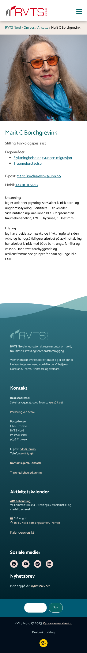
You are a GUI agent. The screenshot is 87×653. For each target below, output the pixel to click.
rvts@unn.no (28, 449)
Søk (55, 607)
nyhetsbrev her (40, 586)
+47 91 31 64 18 (26, 185)
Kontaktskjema (20, 463)
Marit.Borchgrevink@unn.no (39, 176)
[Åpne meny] (79, 12)
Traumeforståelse (28, 163)
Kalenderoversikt (22, 532)
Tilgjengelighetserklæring (26, 472)
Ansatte (36, 463)
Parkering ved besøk (22, 412)
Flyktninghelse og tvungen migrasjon (43, 158)
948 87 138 (27, 453)
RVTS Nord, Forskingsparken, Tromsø (37, 523)
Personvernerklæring (57, 623)
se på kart (56, 402)
